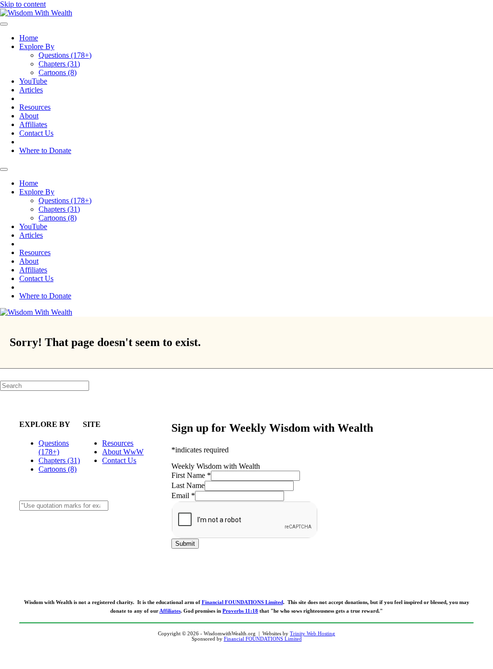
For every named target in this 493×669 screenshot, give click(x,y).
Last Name (188, 485)
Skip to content (23, 4)
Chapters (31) (59, 64)
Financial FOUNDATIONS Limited (242, 602)
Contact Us (36, 133)
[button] (85, 528)
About (29, 116)
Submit (185, 543)
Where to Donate (45, 150)
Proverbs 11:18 (240, 611)
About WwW (122, 452)
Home (28, 38)
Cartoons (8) (58, 72)
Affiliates (33, 124)
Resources (35, 107)
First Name (191, 475)
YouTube (33, 81)
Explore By (36, 46)
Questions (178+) (65, 55)
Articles (31, 90)
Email (183, 495)
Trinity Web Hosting (312, 633)
